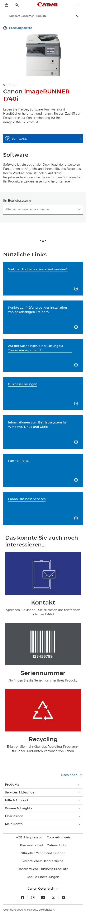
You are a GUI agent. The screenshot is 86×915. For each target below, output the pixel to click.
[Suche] (17, 5)
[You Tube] (63, 897)
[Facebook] (22, 897)
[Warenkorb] (6, 5)
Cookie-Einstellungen (43, 877)
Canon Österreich (41, 888)
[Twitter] (53, 897)
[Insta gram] (32, 897)
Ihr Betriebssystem (17, 200)
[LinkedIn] (43, 897)
